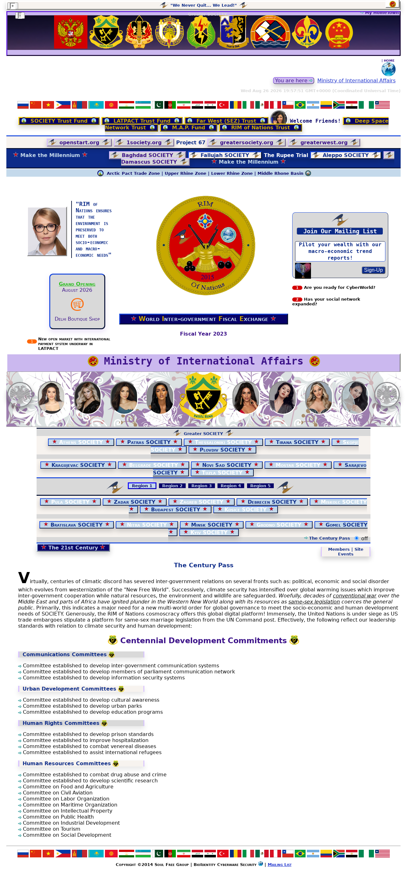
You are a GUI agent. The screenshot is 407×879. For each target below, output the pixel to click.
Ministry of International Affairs (356, 81)
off (364, 538)
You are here (292, 81)
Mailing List (280, 864)
